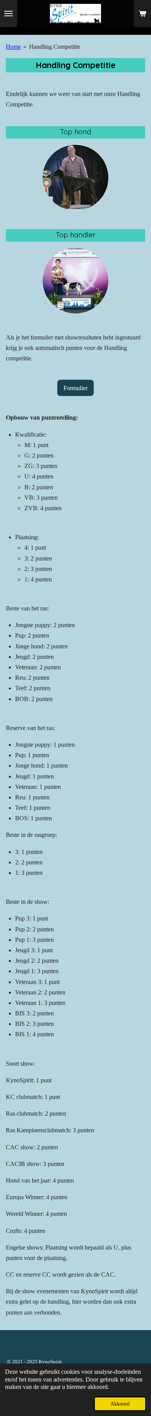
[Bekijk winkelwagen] (142, 13)
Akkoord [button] (120, 1404)
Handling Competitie (54, 46)
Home (13, 46)
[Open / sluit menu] (8, 13)
